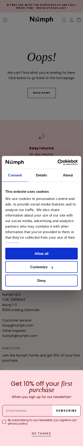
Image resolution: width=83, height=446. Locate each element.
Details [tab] (41, 175)
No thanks (41, 433)
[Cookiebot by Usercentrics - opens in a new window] (58, 162)
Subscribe (66, 411)
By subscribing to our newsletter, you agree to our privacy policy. (42, 421)
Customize (38, 267)
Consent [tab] (15, 175)
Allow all (41, 254)
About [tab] (68, 175)
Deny (41, 280)
